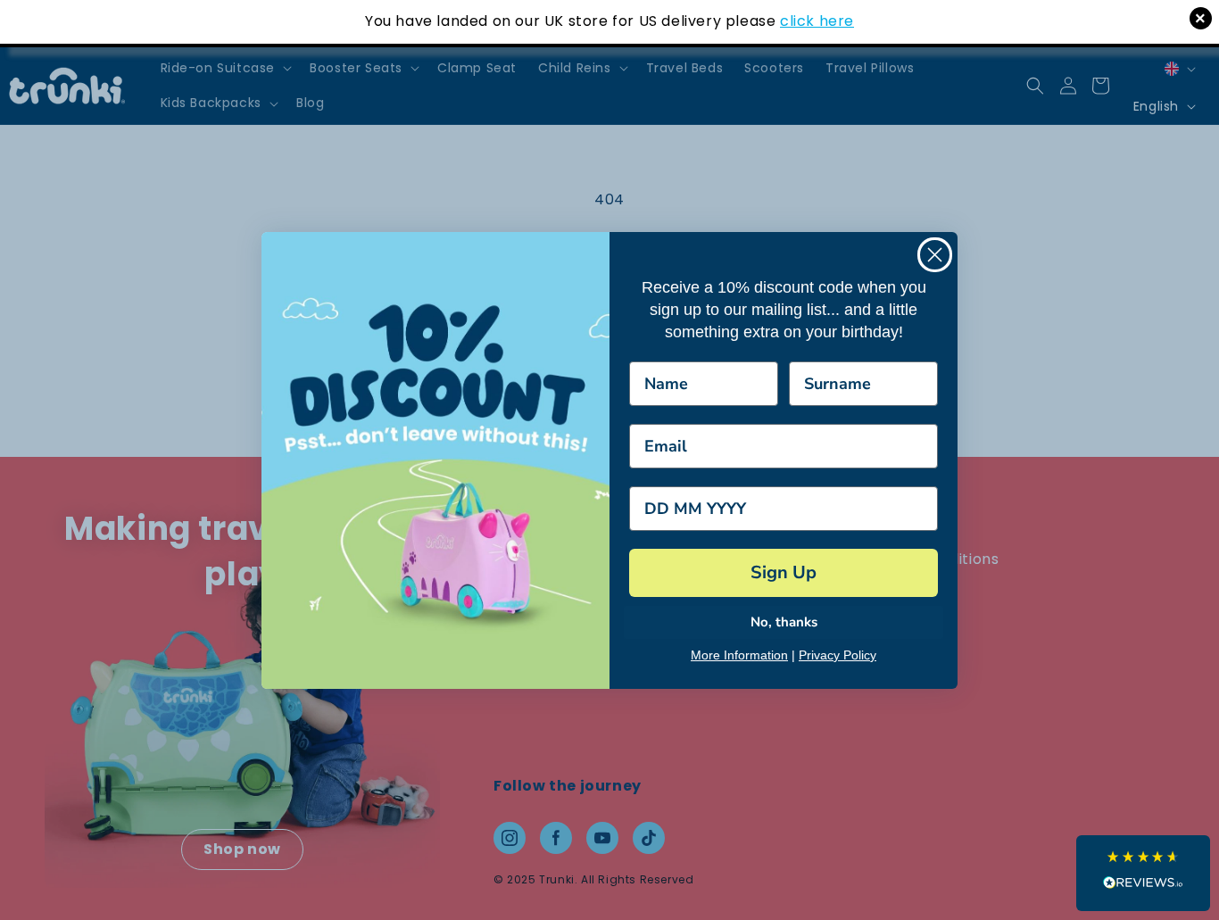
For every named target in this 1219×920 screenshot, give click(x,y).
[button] (1143, 873)
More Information (739, 655)
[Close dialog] (934, 254)
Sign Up (783, 572)
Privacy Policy (837, 655)
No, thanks (783, 622)
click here (817, 21)
